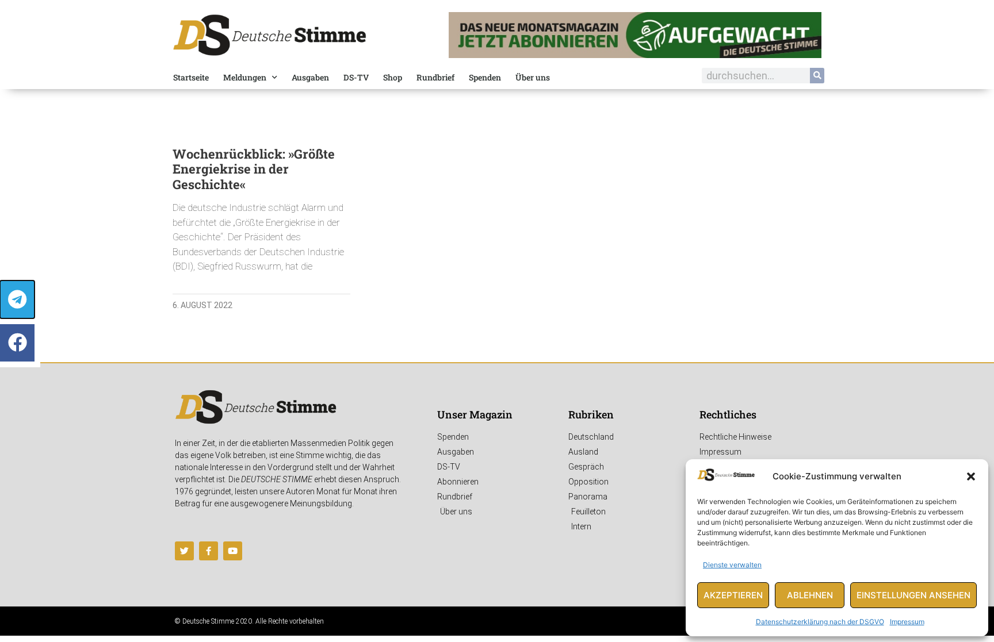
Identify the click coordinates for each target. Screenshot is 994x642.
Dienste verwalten (732, 564)
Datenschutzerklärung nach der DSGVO (820, 621)
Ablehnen (810, 595)
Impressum (907, 621)
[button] (971, 476)
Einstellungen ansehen (913, 595)
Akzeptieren (733, 595)
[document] (497, 321)
